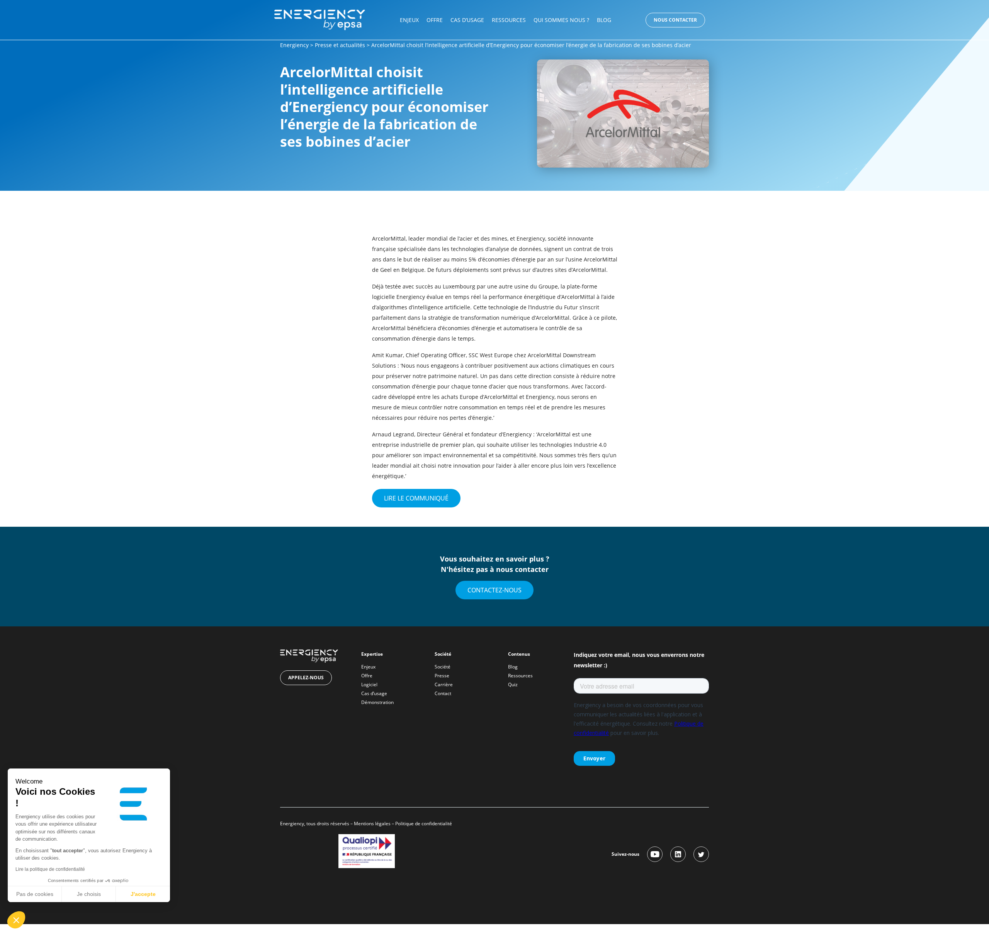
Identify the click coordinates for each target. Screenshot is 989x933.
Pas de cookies (34, 894)
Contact (443, 693)
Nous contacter (675, 20)
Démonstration (377, 702)
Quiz (513, 684)
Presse (442, 675)
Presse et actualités (340, 45)
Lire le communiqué (416, 498)
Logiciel (369, 684)
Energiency (294, 45)
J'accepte (143, 894)
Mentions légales (372, 823)
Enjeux (409, 20)
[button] (16, 920)
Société (442, 666)
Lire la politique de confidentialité (50, 869)
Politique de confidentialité (424, 823)
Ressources (509, 20)
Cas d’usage (467, 20)
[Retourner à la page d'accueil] (319, 19)
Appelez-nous (306, 677)
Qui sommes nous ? (561, 20)
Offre (435, 20)
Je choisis (89, 894)
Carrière (444, 684)
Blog (604, 20)
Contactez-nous (494, 590)
